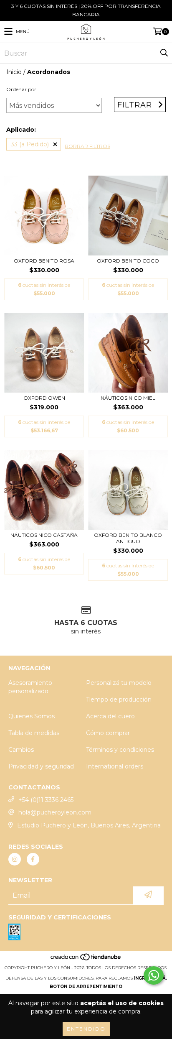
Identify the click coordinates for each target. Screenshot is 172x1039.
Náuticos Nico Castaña (44, 535)
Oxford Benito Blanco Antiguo (128, 538)
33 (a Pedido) (30, 144)
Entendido (86, 1029)
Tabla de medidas (33, 733)
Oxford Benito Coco (128, 261)
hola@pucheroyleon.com (54, 812)
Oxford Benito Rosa (44, 261)
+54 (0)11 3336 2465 (45, 800)
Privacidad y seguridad (41, 766)
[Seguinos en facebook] (33, 859)
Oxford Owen (44, 398)
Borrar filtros (87, 146)
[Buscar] (163, 53)
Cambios (21, 749)
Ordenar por (21, 89)
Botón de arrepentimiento (86, 986)
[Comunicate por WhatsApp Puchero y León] (154, 975)
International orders (114, 766)
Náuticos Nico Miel (128, 398)
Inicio (14, 72)
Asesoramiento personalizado (30, 687)
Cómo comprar (108, 733)
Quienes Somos (31, 716)
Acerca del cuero (110, 716)
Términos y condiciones (120, 749)
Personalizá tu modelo (119, 683)
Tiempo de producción (119, 699)
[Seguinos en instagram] (14, 859)
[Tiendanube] (86, 959)
